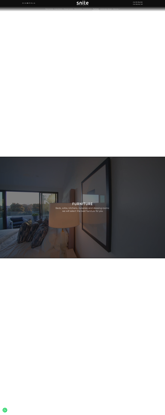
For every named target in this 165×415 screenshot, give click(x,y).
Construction (87, 9)
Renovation (78, 9)
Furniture (96, 9)
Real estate (49, 9)
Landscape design (106, 9)
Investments (58, 9)
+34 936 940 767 (138, 4)
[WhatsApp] (5, 410)
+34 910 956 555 (138, 2)
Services (116, 9)
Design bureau (68, 9)
